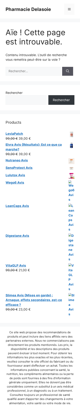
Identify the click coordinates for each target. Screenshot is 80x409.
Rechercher (14, 93)
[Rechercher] (67, 71)
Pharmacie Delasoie (28, 9)
